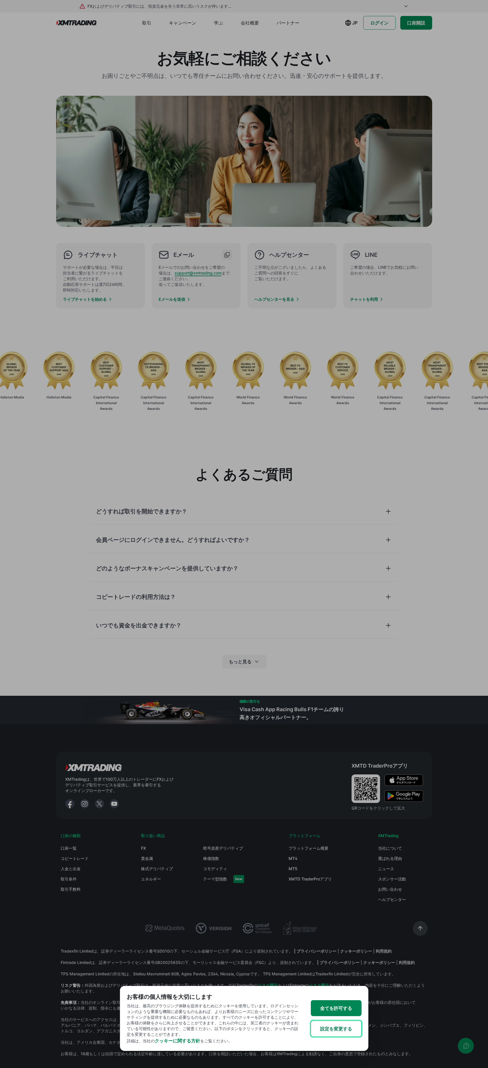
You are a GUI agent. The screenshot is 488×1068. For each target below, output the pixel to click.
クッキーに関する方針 (177, 1040)
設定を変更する (336, 1029)
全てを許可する (336, 1008)
